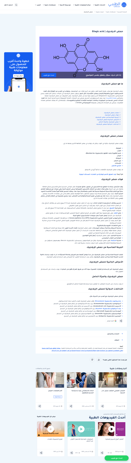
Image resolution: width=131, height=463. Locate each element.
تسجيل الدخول (8, 5)
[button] (99, 5)
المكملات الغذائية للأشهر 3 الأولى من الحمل (81, 440)
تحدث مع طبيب (48, 75)
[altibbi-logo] (117, 5)
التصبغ (112, 208)
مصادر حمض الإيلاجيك (111, 113)
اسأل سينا (19, 76)
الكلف (116, 213)
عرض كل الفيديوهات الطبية (46, 416)
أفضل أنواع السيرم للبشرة (114, 439)
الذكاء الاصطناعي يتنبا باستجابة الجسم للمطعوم (83, 392)
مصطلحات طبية (111, 12)
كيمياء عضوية (100, 12)
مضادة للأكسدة (111, 98)
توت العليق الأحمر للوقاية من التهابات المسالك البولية (97, 174)
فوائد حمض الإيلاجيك (112, 115)
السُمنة (113, 240)
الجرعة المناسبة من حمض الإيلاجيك (107, 117)
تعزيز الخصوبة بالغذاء (55, 439)
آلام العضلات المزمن (55, 391)
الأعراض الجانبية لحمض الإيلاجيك (108, 119)
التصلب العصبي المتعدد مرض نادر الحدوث (113, 392)
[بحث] (16, 5)
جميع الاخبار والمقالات (43, 368)
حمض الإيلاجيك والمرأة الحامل (109, 122)
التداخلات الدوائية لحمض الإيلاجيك (107, 124)
